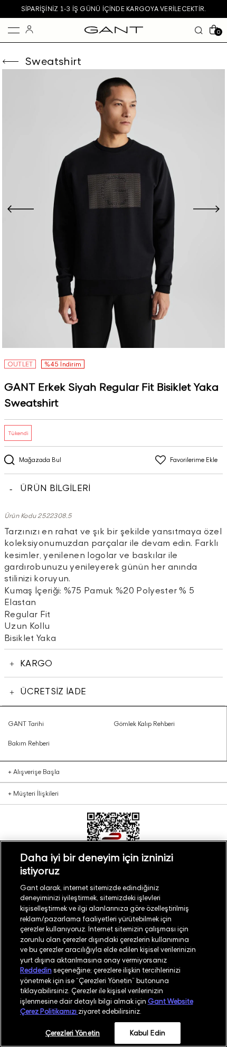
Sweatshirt (53, 61)
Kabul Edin (147, 1033)
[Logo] (113, 30)
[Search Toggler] (199, 30)
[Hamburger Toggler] (14, 30)
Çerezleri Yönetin (72, 1033)
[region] (113, 944)
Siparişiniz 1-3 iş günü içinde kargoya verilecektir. (113, 9)
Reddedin (36, 970)
